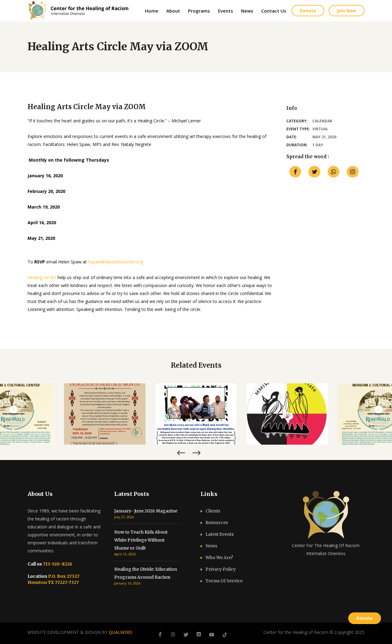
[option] (104, 414)
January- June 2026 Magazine (145, 511)
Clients (212, 511)
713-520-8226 (57, 564)
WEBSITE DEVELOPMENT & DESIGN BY (80, 632)
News (211, 546)
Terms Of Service (224, 581)
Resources (216, 522)
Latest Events (219, 534)
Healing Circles (42, 277)
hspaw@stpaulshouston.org (115, 262)
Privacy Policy (220, 569)
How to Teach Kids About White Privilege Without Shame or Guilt (141, 540)
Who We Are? (219, 557)
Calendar (322, 121)
